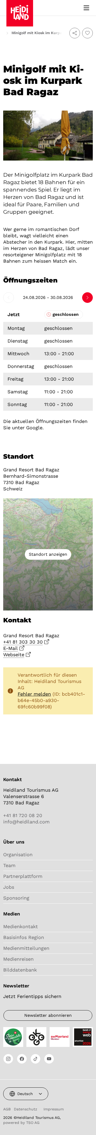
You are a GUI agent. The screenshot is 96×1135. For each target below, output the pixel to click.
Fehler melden (34, 694)
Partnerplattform (22, 876)
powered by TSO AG (21, 1122)
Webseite (13, 654)
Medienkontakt (20, 926)
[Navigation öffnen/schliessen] (86, 8)
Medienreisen (18, 959)
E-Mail (10, 648)
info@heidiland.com (26, 821)
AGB (7, 1109)
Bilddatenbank (20, 970)
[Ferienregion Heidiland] (19, 7)
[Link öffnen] (8, 1059)
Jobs (8, 887)
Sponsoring (16, 898)
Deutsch (25, 1094)
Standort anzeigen (48, 554)
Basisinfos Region (23, 937)
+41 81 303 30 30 (23, 642)
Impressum (53, 1109)
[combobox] (25, 1093)
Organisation (18, 854)
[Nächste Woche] (87, 297)
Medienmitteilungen (26, 948)
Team (9, 865)
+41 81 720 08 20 (22, 815)
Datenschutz (25, 1109)
